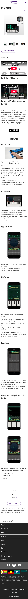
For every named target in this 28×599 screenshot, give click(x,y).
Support (13, 498)
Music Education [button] (5, 529)
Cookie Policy (14, 592)
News (2, 533)
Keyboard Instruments (15, 520)
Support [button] (3, 548)
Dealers (3, 544)
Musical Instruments (5, 520)
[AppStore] (14, 130)
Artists (2, 540)
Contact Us (5, 589)
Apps (4, 521)
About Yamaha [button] (4, 552)
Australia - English (7, 556)
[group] (5, 44)
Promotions (3, 536)
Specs (13, 494)
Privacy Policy (21, 589)
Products (24, 520)
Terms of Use (13, 589)
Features (3, 57)
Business (3, 559)
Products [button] (3, 525)
